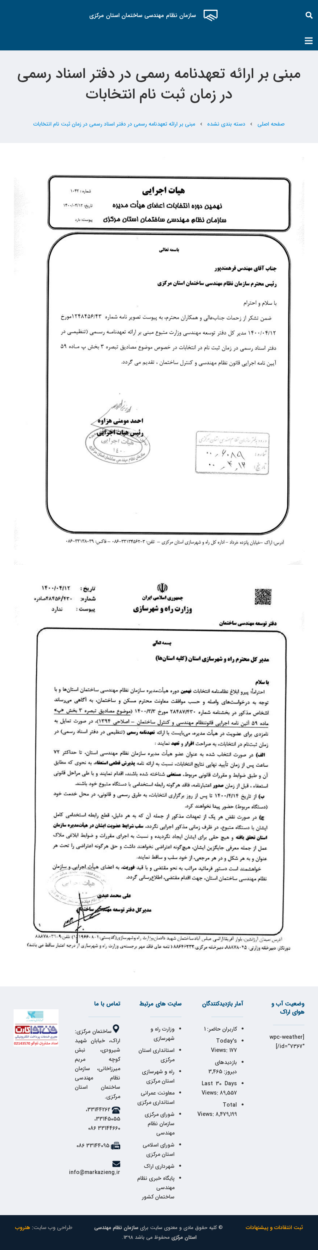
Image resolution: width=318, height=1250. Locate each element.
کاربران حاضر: (221, 1029)
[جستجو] (309, 15)
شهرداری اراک (159, 1166)
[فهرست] (309, 40)
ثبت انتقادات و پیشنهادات (274, 1227)
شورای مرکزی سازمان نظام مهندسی (160, 1123)
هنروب (22, 1227)
